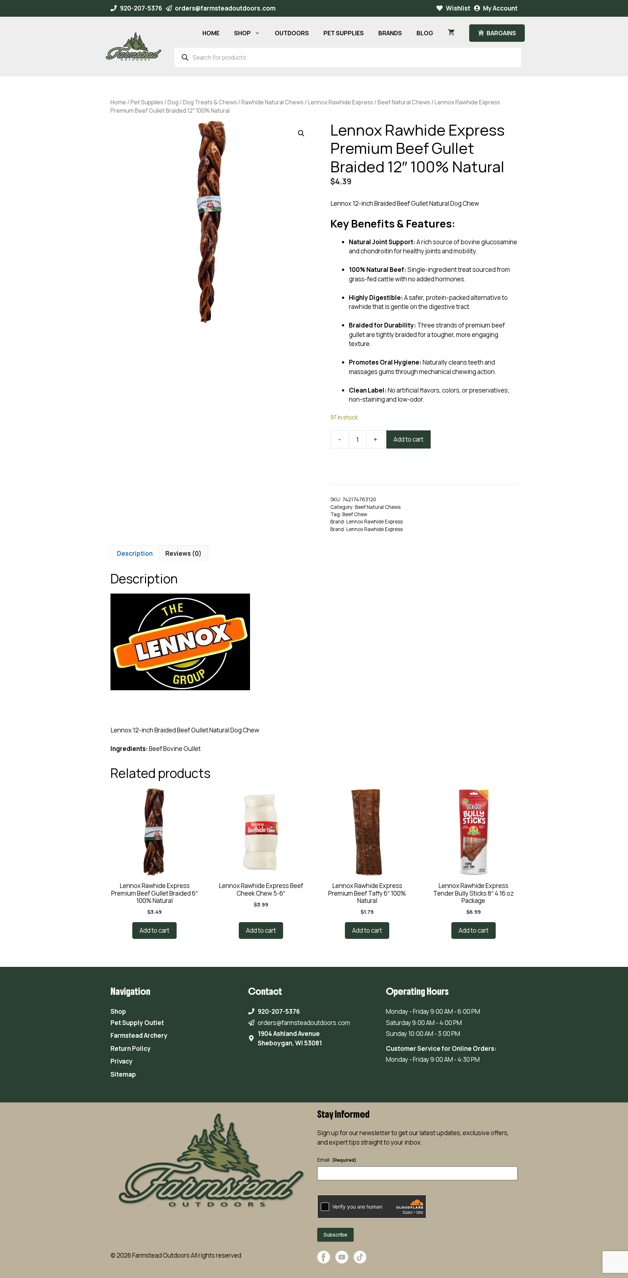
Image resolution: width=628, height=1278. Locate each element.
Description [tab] (135, 553)
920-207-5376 (141, 8)
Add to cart (408, 439)
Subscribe (335, 1234)
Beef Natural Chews (404, 102)
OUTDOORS (292, 33)
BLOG (424, 33)
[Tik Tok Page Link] (360, 1261)
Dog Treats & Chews (210, 102)
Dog (173, 102)
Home (118, 102)
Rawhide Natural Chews (272, 102)
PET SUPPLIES (343, 33)
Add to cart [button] (154, 930)
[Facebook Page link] (323, 1261)
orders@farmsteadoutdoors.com (225, 8)
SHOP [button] (242, 33)
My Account (500, 8)
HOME (211, 33)
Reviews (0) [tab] (183, 553)
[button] (301, 133)
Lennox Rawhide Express (340, 102)
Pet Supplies (146, 102)
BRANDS (390, 33)
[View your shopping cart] (451, 33)
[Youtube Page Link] (341, 1261)
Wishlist (458, 8)
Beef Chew (354, 514)
